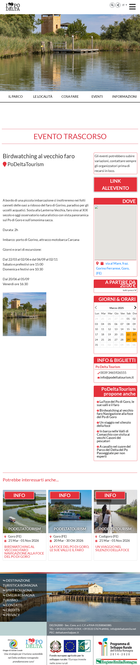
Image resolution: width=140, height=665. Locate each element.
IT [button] (123, 5)
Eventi (97, 96)
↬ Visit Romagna (17, 590)
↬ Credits (11, 610)
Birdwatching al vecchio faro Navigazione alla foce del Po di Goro (115, 413)
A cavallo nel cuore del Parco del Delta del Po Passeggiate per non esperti (114, 451)
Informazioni (124, 96)
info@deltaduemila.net (123, 628)
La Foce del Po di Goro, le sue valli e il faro (115, 403)
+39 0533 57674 (91, 628)
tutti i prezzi (129, 290)
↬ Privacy (11, 615)
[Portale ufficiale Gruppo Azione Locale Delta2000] (12, 645)
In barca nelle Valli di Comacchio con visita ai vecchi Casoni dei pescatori (113, 436)
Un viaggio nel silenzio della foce (114, 424)
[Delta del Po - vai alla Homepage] (13, 6)
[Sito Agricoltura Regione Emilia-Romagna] (116, 661)
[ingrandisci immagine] (24, 314)
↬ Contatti (12, 605)
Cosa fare (70, 96)
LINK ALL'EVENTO (115, 184)
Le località (42, 96)
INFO (19, 495)
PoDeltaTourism (24, 529)
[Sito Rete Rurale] (84, 645)
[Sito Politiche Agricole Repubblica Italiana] (56, 646)
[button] (112, 5)
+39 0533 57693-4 (65, 628)
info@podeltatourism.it (117, 377)
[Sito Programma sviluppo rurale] (116, 647)
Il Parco (15, 96)
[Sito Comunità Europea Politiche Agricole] (70, 646)
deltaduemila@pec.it (67, 632)
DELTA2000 (56, 625)
